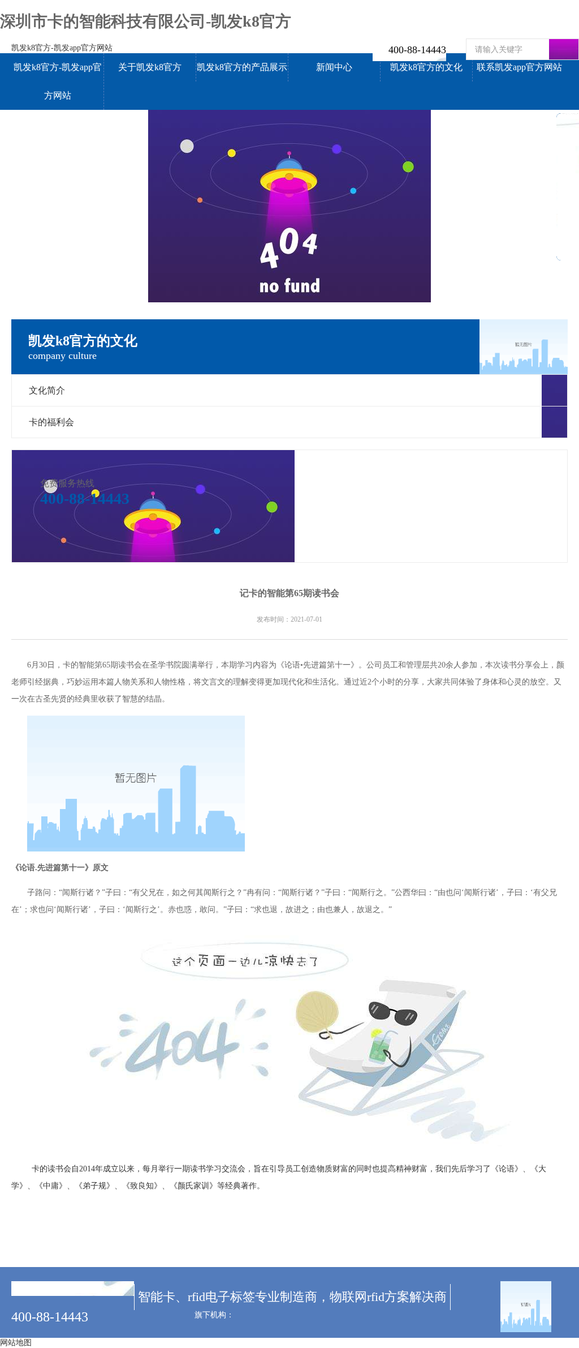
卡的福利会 (51, 422)
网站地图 (16, 1342)
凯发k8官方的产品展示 (242, 67)
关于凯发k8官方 (150, 67)
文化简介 (47, 390)
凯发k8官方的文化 (426, 67)
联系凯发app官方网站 (519, 67)
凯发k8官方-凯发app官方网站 (62, 48)
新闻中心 (334, 67)
